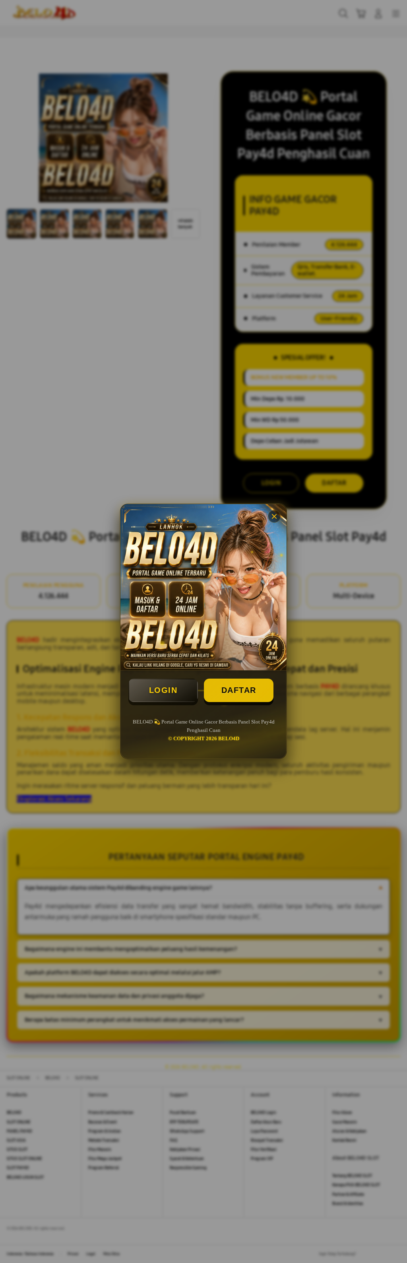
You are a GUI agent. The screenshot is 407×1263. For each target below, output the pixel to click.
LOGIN (163, 690)
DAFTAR (238, 690)
